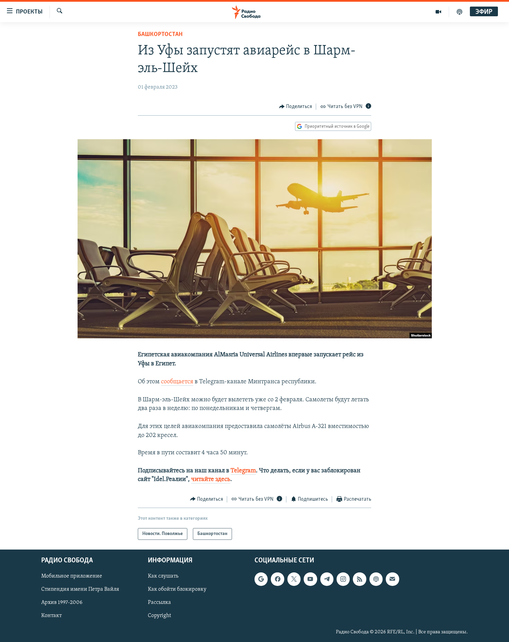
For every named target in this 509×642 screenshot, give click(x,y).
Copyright (159, 616)
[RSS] (359, 579)
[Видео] (438, 12)
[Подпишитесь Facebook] (277, 579)
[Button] (295, 106)
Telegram (243, 471)
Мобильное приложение (71, 576)
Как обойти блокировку (177, 589)
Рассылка (159, 603)
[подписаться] (392, 579)
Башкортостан (160, 35)
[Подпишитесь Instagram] (343, 579)
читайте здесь (210, 479)
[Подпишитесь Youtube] (310, 579)
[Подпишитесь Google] (261, 579)
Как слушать (163, 576)
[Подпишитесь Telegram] (326, 579)
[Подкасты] (376, 579)
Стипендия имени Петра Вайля (80, 589)
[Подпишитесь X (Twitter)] (294, 579)
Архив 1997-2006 (61, 603)
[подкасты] (459, 12)
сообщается (177, 382)
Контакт (51, 616)
